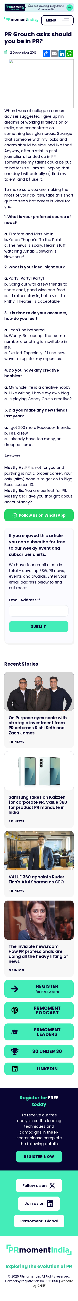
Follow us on (35, 1185)
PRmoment (39, 1221)
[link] (39, 7)
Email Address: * (24, 600)
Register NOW (39, 1156)
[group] (39, 7)
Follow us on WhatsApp (42, 515)
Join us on (35, 1203)
